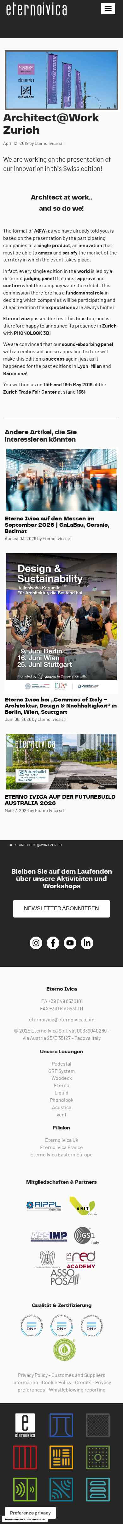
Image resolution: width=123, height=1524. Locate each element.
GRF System (61, 1071)
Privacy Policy (33, 1375)
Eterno (61, 1085)
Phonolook (61, 1100)
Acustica (61, 1107)
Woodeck (61, 1078)
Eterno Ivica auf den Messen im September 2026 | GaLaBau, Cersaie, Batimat (57, 525)
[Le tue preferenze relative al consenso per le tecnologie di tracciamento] (30, 1513)
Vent (61, 1114)
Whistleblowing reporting (77, 1389)
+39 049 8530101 (65, 1001)
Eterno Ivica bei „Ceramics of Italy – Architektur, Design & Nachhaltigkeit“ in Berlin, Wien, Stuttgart (61, 706)
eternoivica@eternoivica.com (61, 1019)
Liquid (61, 1092)
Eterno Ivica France (61, 1147)
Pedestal (61, 1064)
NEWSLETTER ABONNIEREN (61, 908)
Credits (83, 1382)
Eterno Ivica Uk (61, 1140)
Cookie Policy (56, 1382)
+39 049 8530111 (66, 1008)
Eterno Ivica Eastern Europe (61, 1154)
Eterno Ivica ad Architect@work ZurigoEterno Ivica (36, 9)
